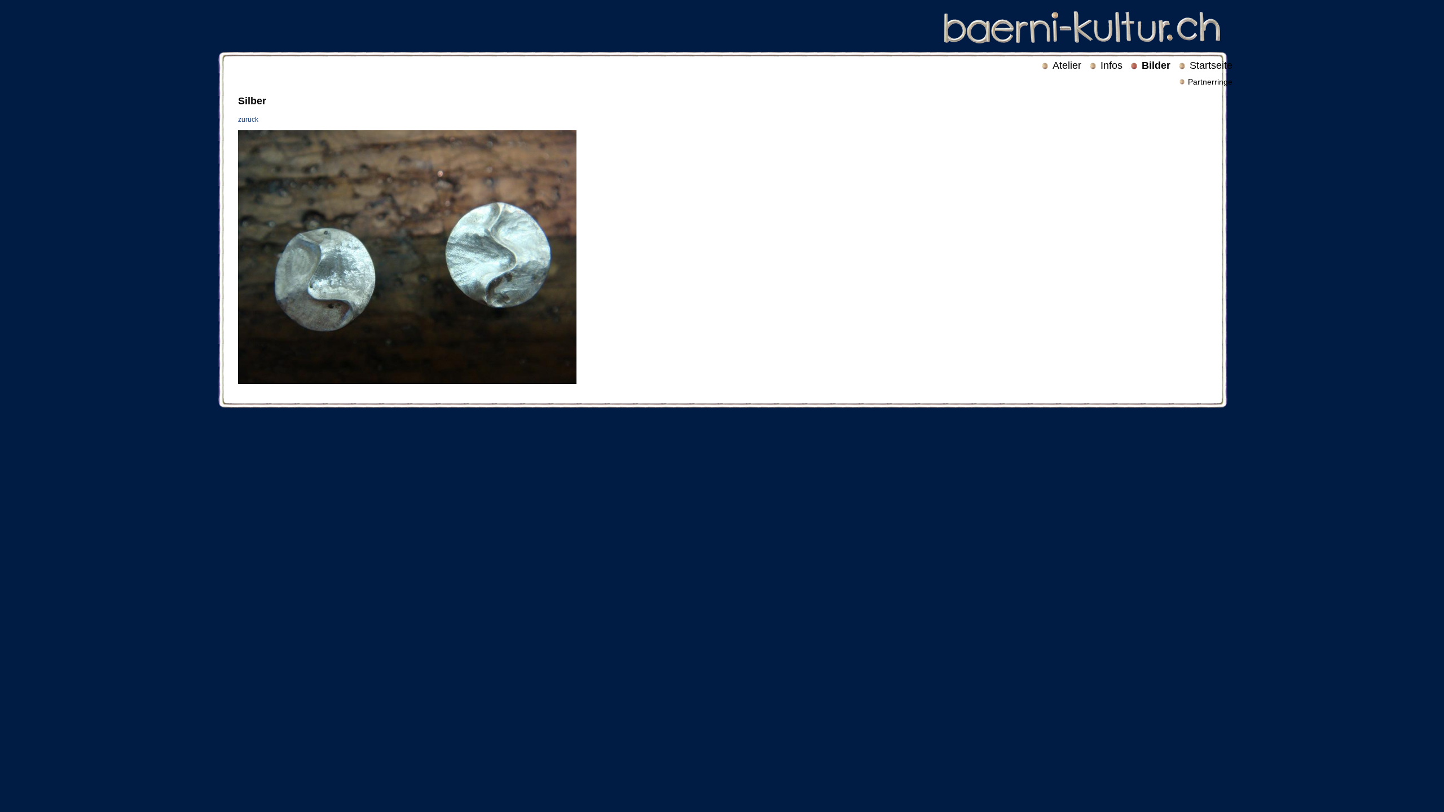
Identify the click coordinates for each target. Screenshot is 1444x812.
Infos (1111, 65)
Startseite (1211, 65)
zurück (248, 119)
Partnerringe (1210, 81)
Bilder (1156, 65)
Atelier (1067, 65)
